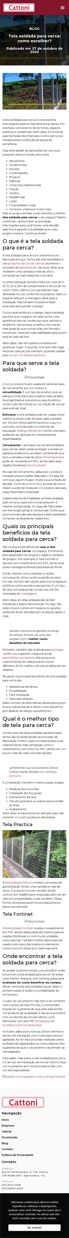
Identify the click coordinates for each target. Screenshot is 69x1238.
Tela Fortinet (36, 465)
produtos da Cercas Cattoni (25, 263)
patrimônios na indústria (19, 657)
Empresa (8, 1125)
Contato (7, 1149)
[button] (62, 7)
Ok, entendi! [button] (34, 1227)
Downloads (9, 1137)
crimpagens (29, 593)
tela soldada (12, 384)
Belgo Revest (28, 430)
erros (18, 817)
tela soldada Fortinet (19, 928)
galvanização (28, 267)
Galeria (6, 1131)
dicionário (35, 484)
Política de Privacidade (17, 1155)
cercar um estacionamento (27, 355)
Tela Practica (52, 457)
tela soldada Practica (19, 882)
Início (5, 1119)
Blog (34, 29)
